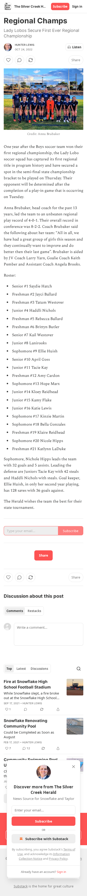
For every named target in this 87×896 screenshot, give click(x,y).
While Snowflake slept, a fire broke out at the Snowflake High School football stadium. (31, 695)
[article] (43, 695)
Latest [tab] (21, 669)
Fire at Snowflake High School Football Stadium (27, 684)
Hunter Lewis (24, 44)
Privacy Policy (58, 858)
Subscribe (60, 6)
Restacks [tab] (34, 611)
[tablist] (24, 611)
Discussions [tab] (39, 669)
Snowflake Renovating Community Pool (25, 723)
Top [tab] (9, 669)
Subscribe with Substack (46, 838)
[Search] (78, 668)
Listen (76, 47)
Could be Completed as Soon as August (29, 734)
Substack (21, 886)
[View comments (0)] (19, 60)
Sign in (77, 6)
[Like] (8, 60)
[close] (73, 766)
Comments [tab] (14, 611)
